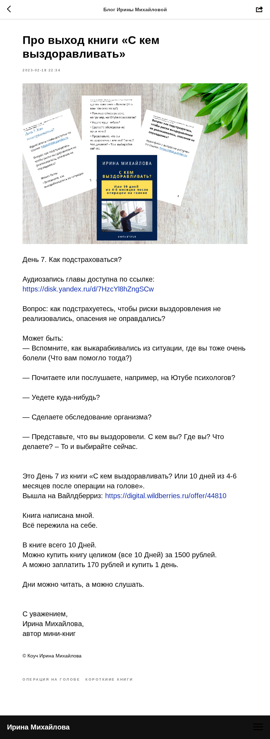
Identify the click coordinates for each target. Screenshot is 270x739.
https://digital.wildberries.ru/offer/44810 (165, 496)
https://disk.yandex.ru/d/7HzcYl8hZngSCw (88, 289)
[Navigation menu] (258, 727)
